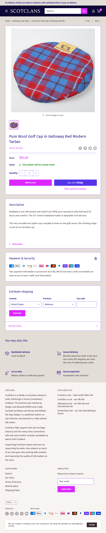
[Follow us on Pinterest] (22, 513)
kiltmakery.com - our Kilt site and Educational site (73, 405)
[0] (98, 11)
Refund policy (11, 486)
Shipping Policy (12, 490)
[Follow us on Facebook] (7, 513)
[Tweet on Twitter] (90, 148)
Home (7, 21)
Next (97, 21)
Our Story (9, 478)
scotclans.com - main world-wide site (75, 395)
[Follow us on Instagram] (17, 513)
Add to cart (30, 182)
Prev (88, 21)
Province (47, 298)
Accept (92, 525)
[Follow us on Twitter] (12, 513)
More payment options (75, 188)
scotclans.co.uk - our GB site (71, 399)
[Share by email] (95, 148)
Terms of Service (13, 482)
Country (12, 298)
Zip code (81, 298)
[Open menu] (6, 11)
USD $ (9, 502)
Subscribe (66, 489)
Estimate (17, 313)
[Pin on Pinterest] (85, 148)
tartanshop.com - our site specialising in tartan (77, 412)
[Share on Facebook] (80, 148)
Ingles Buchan (16, 148)
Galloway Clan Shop (21, 21)
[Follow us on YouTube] (26, 513)
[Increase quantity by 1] (36, 173)
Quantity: (13, 173)
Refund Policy (15, 326)
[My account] (93, 11)
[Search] (84, 11)
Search (8, 473)
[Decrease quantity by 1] (22, 173)
